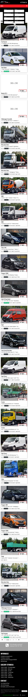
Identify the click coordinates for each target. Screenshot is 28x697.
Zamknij (24, 691)
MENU (2, 6)
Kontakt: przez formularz (8, 687)
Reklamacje (4, 661)
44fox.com (23, 695)
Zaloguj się (24, 2)
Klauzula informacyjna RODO (9, 659)
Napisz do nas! (11, 695)
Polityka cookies (5, 658)
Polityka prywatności (6, 656)
